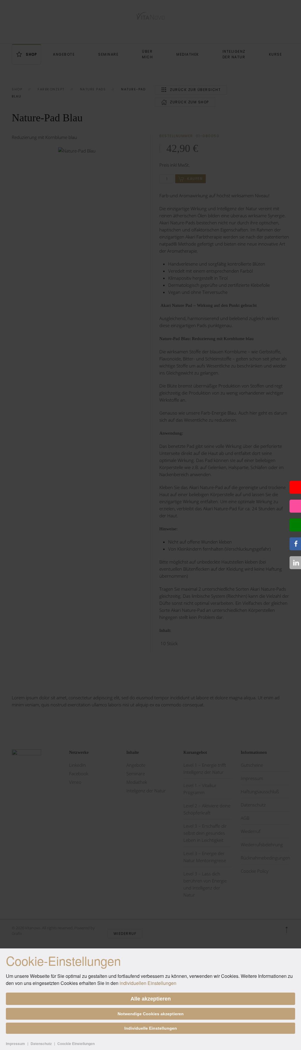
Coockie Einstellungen (76, 1043)
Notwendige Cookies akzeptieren (151, 1013)
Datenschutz (41, 1043)
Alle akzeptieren (151, 999)
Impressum (15, 1043)
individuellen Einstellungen (148, 983)
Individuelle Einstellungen (150, 1028)
